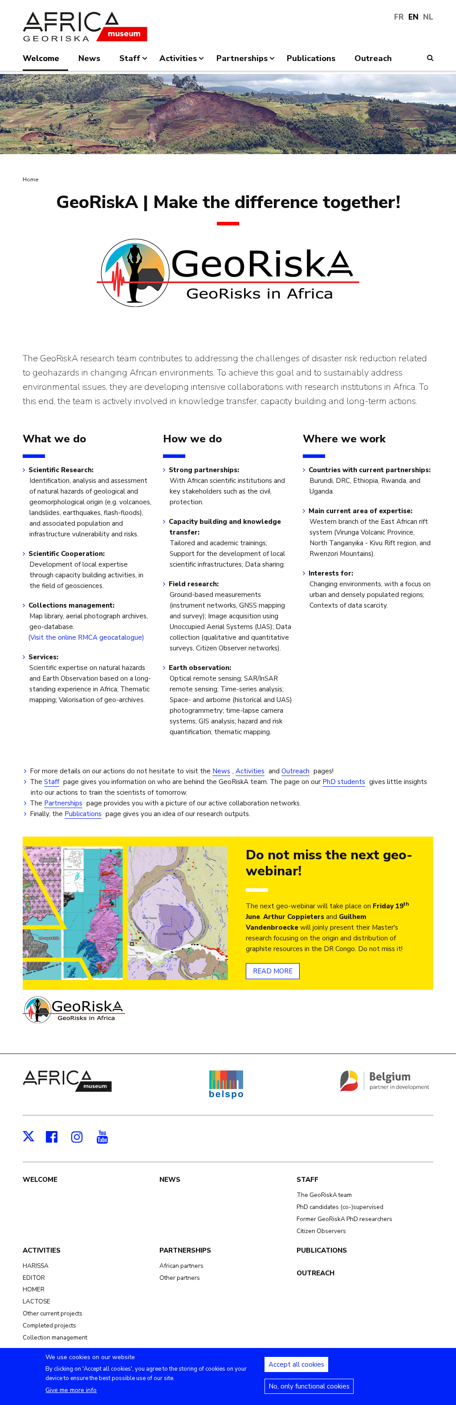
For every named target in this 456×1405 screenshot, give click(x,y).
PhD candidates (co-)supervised (340, 1207)
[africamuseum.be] (67, 1089)
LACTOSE (36, 1301)
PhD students (343, 781)
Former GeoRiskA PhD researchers (344, 1219)
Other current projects (52, 1313)
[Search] (430, 57)
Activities (250, 771)
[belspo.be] (226, 1097)
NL (428, 17)
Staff (51, 781)
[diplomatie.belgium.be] (384, 1089)
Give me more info (71, 1390)
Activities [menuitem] (178, 62)
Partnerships (63, 803)
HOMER (34, 1289)
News (221, 771)
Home (30, 180)
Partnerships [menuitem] (242, 62)
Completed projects (49, 1325)
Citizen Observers (321, 1231)
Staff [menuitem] (129, 62)
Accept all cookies (296, 1364)
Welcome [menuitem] (41, 58)
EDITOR (34, 1278)
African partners (181, 1266)
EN (413, 17)
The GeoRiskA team (324, 1195)
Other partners (179, 1278)
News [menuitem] (89, 58)
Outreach (295, 771)
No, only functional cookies (309, 1386)
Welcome (40, 1179)
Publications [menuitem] (311, 58)
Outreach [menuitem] (373, 58)
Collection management (55, 1337)
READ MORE (273, 971)
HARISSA (36, 1266)
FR (399, 17)
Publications (83, 813)
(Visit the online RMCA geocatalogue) (86, 637)
